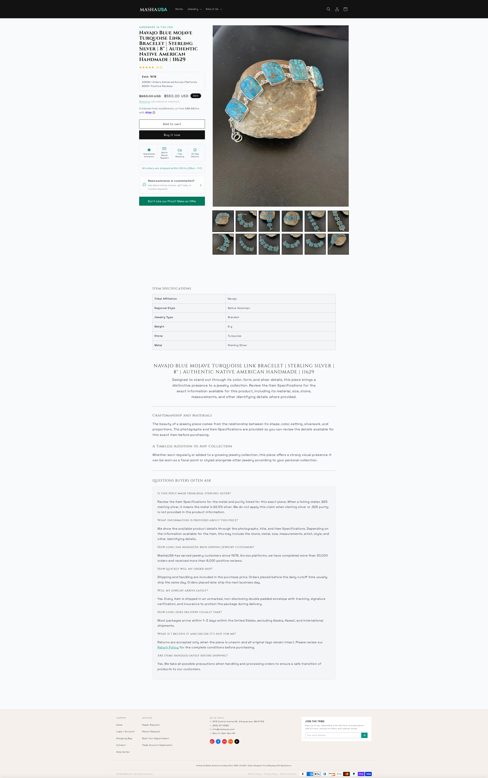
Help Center (123, 752)
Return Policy (168, 647)
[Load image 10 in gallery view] (292, 244)
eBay (224, 741)
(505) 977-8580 (221, 725)
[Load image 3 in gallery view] (269, 221)
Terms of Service (288, 774)
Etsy (230, 741)
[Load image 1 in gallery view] (223, 221)
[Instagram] (212, 741)
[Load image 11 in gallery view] (315, 244)
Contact (120, 745)
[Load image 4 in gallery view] (292, 221)
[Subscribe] (364, 735)
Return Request (151, 731)
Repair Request (151, 724)
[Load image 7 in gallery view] (223, 244)
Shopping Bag (124, 738)
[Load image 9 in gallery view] (269, 244)
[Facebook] (218, 741)
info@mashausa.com (224, 729)
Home (119, 724)
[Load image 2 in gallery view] (246, 221)
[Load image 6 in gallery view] (338, 221)
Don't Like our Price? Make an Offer (172, 200)
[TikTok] (236, 741)
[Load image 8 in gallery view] (246, 244)
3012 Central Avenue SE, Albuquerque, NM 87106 (238, 721)
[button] (194, 9)
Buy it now (172, 135)
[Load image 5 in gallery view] (315, 221)
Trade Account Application (157, 745)
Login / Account (125, 731)
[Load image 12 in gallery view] (338, 244)
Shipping (144, 101)
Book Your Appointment (155, 738)
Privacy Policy (271, 774)
